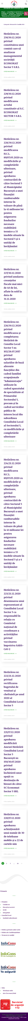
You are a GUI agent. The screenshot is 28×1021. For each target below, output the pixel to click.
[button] (27, 1)
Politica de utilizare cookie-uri (14, 1016)
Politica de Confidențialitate (11, 932)
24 (18, 863)
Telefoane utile (8, 990)
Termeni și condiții (8, 935)
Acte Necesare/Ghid (9, 993)
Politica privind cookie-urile (11, 930)
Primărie (4, 902)
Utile (3, 988)
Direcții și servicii (9, 907)
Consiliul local (6, 915)
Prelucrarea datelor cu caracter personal (13, 1014)
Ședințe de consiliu (7, 13)
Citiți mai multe (9, 71)
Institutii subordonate (10, 918)
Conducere (6, 904)
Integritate (6, 912)
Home (3, 12)
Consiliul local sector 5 (15, 12)
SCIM (4, 910)
